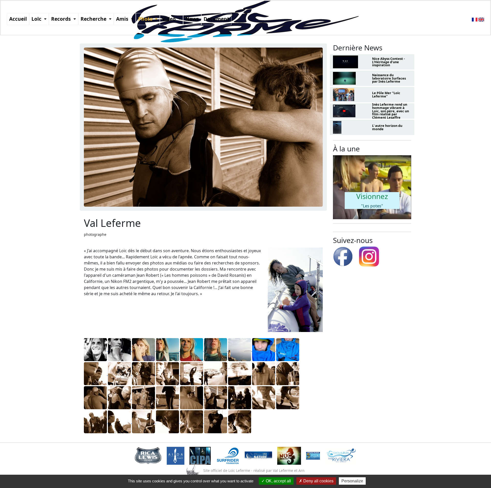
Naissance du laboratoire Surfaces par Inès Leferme (389, 78)
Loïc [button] (37, 18)
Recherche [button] (94, 18)
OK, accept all (278, 481)
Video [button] (169, 18)
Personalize (352, 481)
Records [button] (61, 18)
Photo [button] (146, 18)
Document (216, 18)
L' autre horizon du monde (387, 127)
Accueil (18, 18)
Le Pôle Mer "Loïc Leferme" (386, 94)
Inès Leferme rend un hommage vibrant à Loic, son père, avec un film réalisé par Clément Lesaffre (390, 111)
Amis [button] (123, 18)
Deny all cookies (317, 481)
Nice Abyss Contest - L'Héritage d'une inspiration (388, 62)
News (192, 18)
